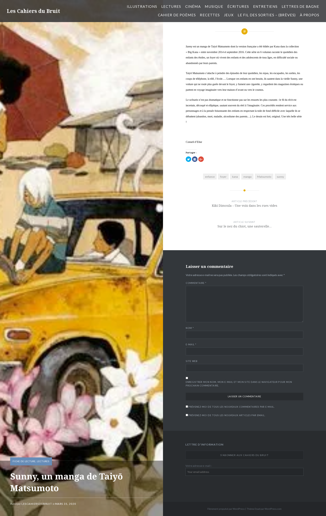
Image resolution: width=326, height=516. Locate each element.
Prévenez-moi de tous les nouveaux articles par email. (226, 415)
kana (235, 176)
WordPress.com (273, 508)
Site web (191, 361)
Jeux (229, 15)
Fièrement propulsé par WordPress (226, 508)
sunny (280, 176)
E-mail (191, 344)
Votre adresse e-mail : (198, 465)
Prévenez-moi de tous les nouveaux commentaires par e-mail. (231, 406)
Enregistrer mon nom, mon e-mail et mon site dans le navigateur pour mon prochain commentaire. (239, 384)
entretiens (265, 6)
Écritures (238, 6)
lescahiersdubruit (36, 503)
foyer (223, 176)
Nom (190, 328)
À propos (309, 15)
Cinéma (193, 6)
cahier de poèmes (177, 15)
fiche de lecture (24, 461)
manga (247, 176)
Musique (214, 6)
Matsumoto (264, 176)
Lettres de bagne (300, 6)
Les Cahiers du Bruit (33, 10)
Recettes (210, 15)
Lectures (171, 6)
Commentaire (196, 283)
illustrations (142, 6)
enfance (210, 176)
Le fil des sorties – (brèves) (267, 15)
